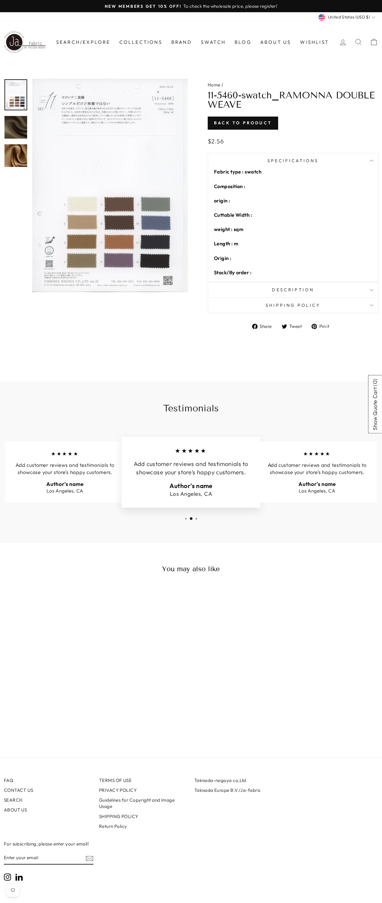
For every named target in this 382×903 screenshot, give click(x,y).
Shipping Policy (293, 305)
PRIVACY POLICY (118, 790)
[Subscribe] (89, 858)
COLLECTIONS (140, 42)
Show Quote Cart (375, 404)
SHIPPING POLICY (118, 816)
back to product (243, 123)
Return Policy (113, 826)
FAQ (8, 780)
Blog (243, 42)
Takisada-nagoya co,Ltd (220, 780)
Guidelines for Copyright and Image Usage (137, 803)
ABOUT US (15, 810)
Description (293, 289)
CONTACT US (18, 790)
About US (275, 42)
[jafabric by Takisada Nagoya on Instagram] (7, 877)
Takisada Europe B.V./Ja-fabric (227, 790)
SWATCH (213, 42)
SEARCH (13, 800)
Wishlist (314, 42)
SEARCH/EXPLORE (83, 42)
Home (214, 85)
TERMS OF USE (115, 780)
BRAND (181, 42)
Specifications (292, 160)
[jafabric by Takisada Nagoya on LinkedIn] (19, 877)
